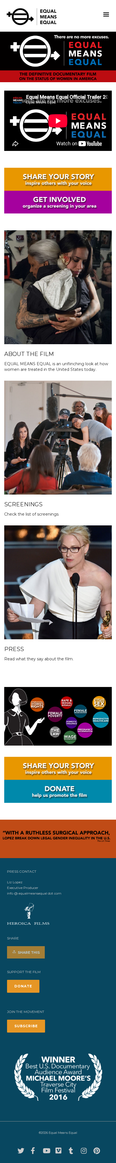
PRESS (14, 649)
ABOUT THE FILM (29, 354)
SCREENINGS (23, 504)
